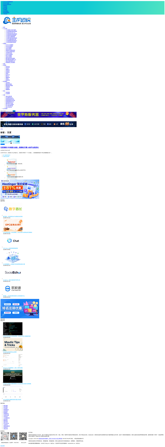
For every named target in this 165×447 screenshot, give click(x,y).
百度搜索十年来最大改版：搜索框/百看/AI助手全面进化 (20, 147)
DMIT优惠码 (8, 48)
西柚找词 (8, 77)
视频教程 (8, 89)
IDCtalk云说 (6, 423)
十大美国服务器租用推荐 (11, 31)
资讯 (4, 90)
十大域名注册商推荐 (10, 36)
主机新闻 (8, 92)
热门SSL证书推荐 (10, 104)
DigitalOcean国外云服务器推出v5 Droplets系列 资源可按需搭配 (17, 383)
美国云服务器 (6, 426)
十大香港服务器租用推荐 (11, 34)
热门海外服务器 (9, 105)
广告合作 (5, 13)
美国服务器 (6, 413)
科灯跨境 (5, 411)
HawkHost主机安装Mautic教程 (10, 351)
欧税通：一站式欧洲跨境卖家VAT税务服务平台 (14, 295)
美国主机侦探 (42, 438)
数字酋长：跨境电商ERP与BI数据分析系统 (13, 216)
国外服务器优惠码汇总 (11, 59)
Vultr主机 (5, 7)
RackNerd (8, 74)
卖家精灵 (5, 5)
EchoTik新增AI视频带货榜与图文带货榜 (12, 399)
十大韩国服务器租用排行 (11, 40)
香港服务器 (6, 409)
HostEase (8, 72)
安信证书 (5, 427)
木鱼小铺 (5, 428)
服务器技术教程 (9, 85)
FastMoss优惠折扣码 (10, 51)
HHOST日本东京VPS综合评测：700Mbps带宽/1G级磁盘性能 (16, 336)
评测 (4, 63)
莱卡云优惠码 (9, 55)
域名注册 (5, 421)
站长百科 (5, 419)
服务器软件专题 (9, 103)
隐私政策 (5, 420)
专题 (4, 94)
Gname (7, 68)
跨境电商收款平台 (10, 101)
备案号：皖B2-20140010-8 (51, 438)
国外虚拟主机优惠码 (10, 58)
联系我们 (5, 412)
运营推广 (8, 88)
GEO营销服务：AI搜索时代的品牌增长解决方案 (14, 264)
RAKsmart (9, 162)
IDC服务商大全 (9, 97)
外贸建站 (5, 9)
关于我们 (5, 408)
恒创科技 (8, 80)
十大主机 (5, 28)
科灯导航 (5, 8)
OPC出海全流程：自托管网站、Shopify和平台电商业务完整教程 (17, 232)
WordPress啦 (6, 415)
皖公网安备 (59, 438)
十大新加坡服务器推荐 (11, 42)
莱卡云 (7, 76)
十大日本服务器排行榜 (11, 39)
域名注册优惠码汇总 (10, 61)
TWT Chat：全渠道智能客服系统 (10, 248)
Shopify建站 (5, 11)
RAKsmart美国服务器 (8, 1)
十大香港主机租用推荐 (11, 35)
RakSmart (8, 66)
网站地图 (5, 405)
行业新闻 (8, 93)
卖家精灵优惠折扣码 (10, 50)
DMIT (7, 73)
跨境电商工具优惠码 (10, 62)
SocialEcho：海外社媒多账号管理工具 (11, 279)
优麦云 (7, 78)
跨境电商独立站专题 (10, 100)
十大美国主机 (6, 417)
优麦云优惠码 (9, 57)
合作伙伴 (5, 416)
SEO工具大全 (9, 107)
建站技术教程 (9, 84)
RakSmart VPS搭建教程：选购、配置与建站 (13, 367)
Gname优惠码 (9, 47)
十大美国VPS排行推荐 (11, 29)
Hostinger (8, 67)
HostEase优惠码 (9, 54)
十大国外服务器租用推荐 (11, 38)
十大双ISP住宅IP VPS (10, 32)
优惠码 (4, 43)
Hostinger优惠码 (9, 46)
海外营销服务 (6, 12)
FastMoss (8, 71)
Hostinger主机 (6, 3)
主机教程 (8, 82)
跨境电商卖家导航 (10, 99)
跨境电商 (8, 86)
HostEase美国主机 (7, 4)
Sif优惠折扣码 (9, 52)
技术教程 (5, 81)
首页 (4, 27)
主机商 (4, 65)
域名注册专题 (9, 96)
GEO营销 (5, 108)
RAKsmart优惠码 (9, 44)
